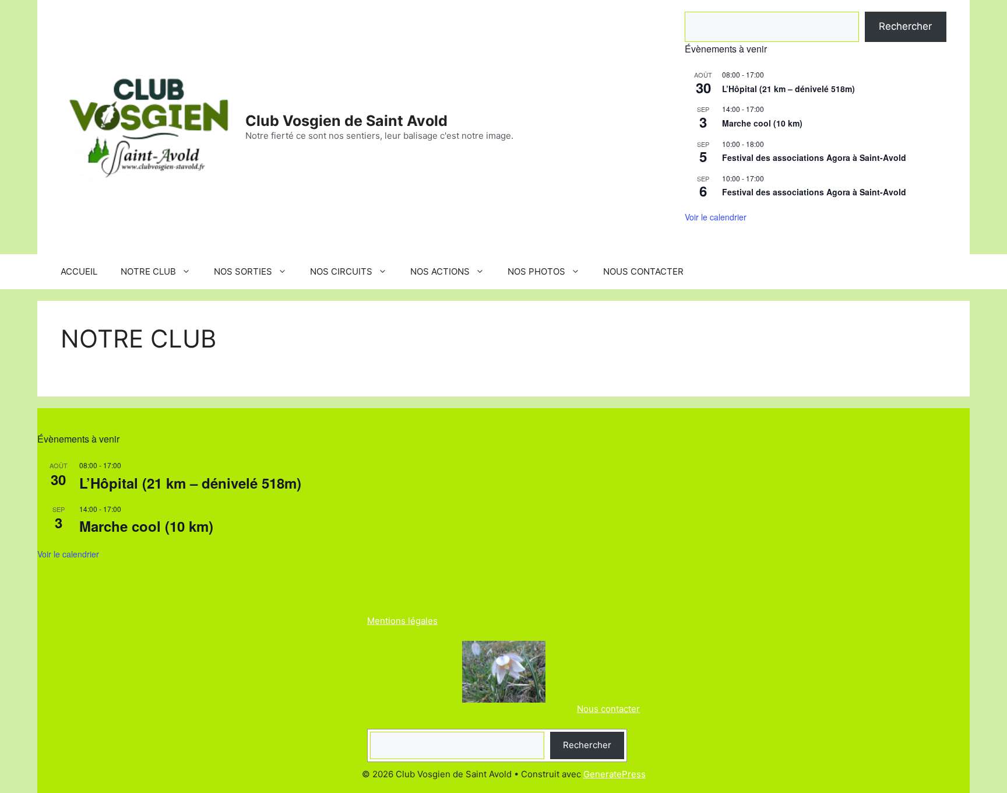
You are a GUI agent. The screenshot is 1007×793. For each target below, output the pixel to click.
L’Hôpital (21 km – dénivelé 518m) (788, 88)
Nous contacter (608, 708)
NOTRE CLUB (148, 271)
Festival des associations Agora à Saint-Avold (814, 157)
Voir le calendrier (716, 217)
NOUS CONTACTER (643, 271)
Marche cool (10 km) (762, 123)
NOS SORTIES (243, 271)
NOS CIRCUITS (341, 271)
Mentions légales (402, 620)
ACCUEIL (79, 271)
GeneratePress (614, 774)
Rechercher (905, 26)
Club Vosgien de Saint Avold (346, 120)
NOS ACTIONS (440, 271)
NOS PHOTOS (536, 271)
